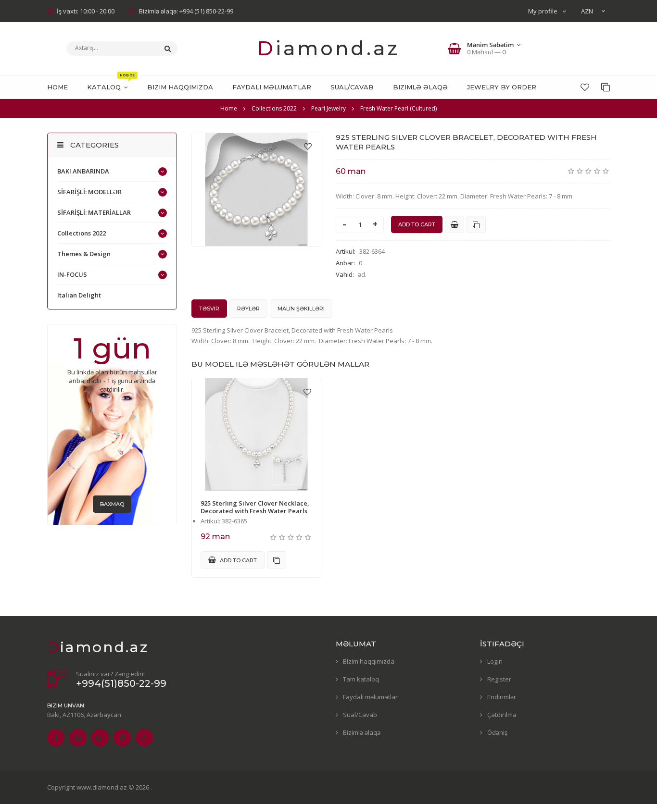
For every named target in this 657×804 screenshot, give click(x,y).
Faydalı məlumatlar (370, 697)
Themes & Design (84, 253)
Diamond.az (328, 48)
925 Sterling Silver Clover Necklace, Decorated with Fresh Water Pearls (255, 507)
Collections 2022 (81, 233)
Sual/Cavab (360, 714)
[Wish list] (585, 87)
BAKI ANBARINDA (83, 171)
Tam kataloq (361, 679)
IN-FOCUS (72, 274)
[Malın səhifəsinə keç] (256, 434)
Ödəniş (497, 732)
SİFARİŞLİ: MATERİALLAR (94, 212)
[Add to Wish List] (308, 146)
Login (495, 661)
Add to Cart (237, 560)
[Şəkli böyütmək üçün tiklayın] (256, 190)
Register (499, 679)
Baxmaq (112, 504)
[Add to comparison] (476, 224)
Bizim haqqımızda (368, 661)
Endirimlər (501, 697)
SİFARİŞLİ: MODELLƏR (89, 191)
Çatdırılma (502, 714)
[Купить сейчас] (454, 224)
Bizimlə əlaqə (361, 732)
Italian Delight (79, 295)
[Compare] (605, 87)
